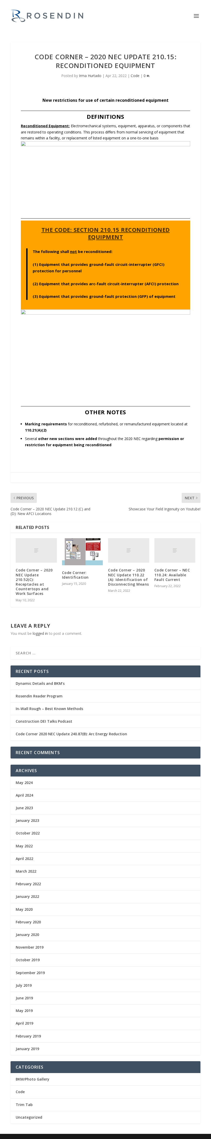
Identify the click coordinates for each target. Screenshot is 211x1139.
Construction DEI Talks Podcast (44, 721)
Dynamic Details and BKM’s (40, 683)
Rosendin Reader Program (39, 696)
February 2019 (28, 1036)
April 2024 (24, 795)
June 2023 (24, 807)
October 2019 (28, 959)
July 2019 (24, 985)
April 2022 (24, 858)
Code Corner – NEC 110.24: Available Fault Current (172, 575)
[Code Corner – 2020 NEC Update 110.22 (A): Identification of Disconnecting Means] (128, 550)
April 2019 (24, 1023)
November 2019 (29, 947)
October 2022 (28, 833)
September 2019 (30, 972)
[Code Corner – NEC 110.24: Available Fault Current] (175, 550)
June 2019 (24, 997)
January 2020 (27, 934)
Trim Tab (24, 1104)
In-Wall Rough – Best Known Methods (49, 708)
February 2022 (28, 883)
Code (135, 75)
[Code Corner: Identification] (82, 551)
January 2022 (27, 896)
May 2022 (24, 845)
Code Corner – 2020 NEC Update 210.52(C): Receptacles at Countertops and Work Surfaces (34, 582)
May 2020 (24, 909)
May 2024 (24, 782)
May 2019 (24, 1010)
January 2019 (27, 1048)
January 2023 (27, 820)
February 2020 (28, 921)
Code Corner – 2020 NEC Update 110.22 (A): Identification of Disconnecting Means (128, 577)
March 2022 (26, 871)
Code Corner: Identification (75, 575)
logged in (40, 633)
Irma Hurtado (90, 75)
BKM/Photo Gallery (32, 1079)
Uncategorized (29, 1117)
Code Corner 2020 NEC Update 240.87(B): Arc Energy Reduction (71, 733)
